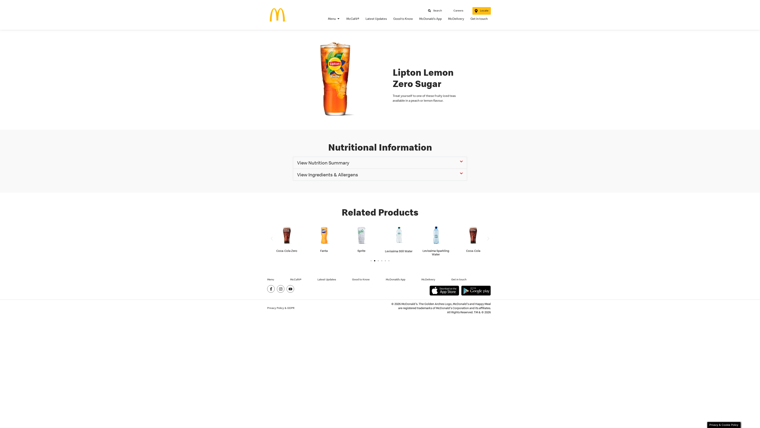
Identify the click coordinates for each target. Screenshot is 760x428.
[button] (380, 163)
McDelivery (428, 279)
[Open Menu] (338, 18)
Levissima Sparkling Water (436, 252)
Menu (270, 279)
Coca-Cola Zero (286, 251)
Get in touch (458, 279)
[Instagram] (280, 289)
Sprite (361, 251)
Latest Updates (326, 279)
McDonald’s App (395, 279)
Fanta (324, 251)
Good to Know (361, 279)
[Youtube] (290, 289)
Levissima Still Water (398, 251)
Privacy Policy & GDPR (280, 308)
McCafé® (295, 279)
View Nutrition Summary (323, 163)
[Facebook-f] (271, 289)
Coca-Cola (473, 251)
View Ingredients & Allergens (327, 175)
